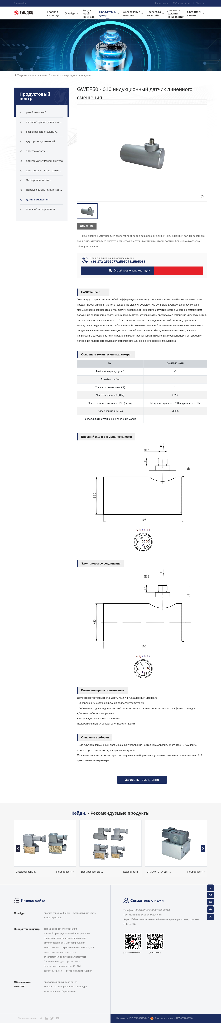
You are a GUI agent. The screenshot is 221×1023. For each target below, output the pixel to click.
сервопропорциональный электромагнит (38, 133)
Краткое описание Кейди (57, 913)
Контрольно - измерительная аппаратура (65, 986)
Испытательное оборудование (59, 991)
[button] (203, 848)
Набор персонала (53, 917)
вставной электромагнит (37, 209)
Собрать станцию (182, 3)
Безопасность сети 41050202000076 (174, 1018)
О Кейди (19, 913)
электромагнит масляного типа (41, 160)
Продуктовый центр (27, 929)
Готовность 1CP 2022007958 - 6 (132, 1018)
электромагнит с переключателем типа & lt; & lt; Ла (40, 153)
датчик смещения (81, 75)
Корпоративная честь (84, 913)
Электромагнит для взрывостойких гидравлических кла (41, 182)
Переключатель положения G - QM (41, 191)
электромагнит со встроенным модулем (41, 172)
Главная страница (59, 75)
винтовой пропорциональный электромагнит (40, 124)
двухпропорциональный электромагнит (37, 143)
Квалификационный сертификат (60, 982)
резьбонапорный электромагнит (33, 114)
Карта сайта (161, 3)
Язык (199, 3)
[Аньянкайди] (23, 12)
